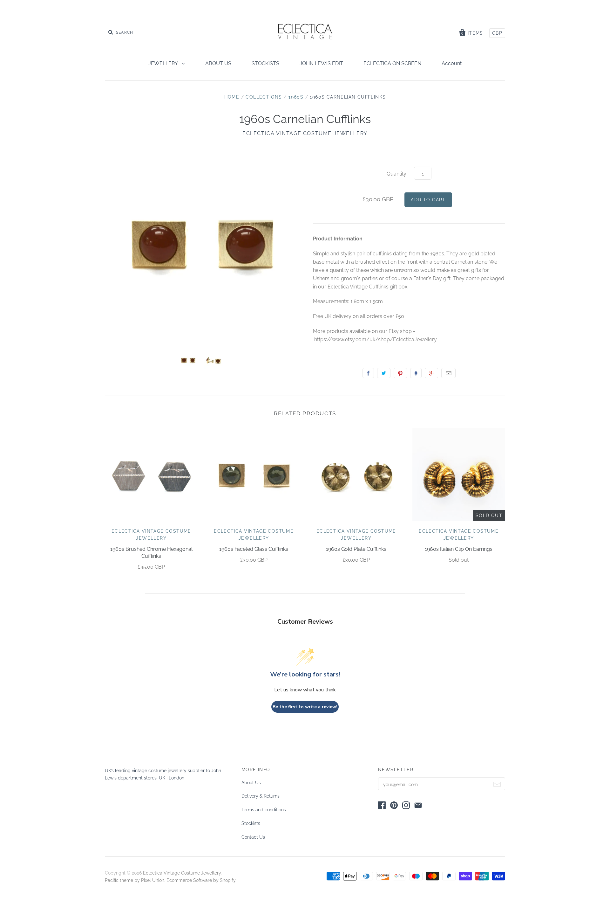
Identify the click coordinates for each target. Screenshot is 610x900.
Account (452, 63)
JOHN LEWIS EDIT (321, 63)
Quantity (396, 174)
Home (232, 97)
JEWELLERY (163, 63)
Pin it (400, 373)
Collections (264, 97)
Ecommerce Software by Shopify (200, 880)
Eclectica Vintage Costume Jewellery (305, 133)
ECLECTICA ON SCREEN (392, 63)
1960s (295, 97)
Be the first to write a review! (305, 707)
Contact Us (253, 837)
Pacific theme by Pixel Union (134, 880)
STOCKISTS (265, 63)
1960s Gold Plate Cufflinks (356, 549)
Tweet (383, 373)
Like (368, 373)
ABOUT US (218, 63)
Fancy (416, 373)
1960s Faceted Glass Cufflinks (253, 549)
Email (448, 373)
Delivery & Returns (260, 796)
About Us (251, 782)
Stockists (250, 823)
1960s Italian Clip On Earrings (458, 549)
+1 (431, 373)
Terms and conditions (263, 809)
